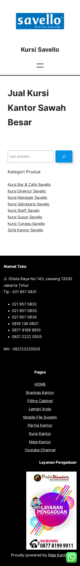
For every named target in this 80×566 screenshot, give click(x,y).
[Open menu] (40, 65)
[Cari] (63, 156)
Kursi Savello (40, 49)
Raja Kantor (58, 555)
